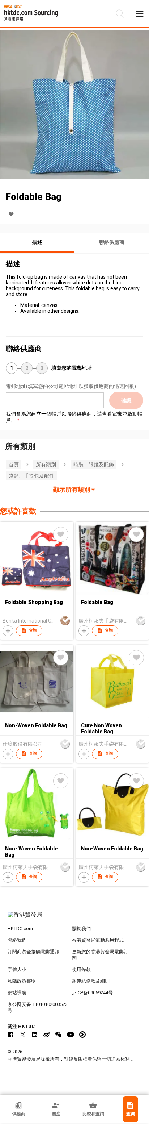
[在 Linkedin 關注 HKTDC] (34, 1034)
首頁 (14, 464)
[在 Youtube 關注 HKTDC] (70, 1034)
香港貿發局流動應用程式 (98, 940)
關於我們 (81, 928)
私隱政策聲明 (22, 981)
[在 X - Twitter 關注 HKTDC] (23, 1034)
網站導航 (17, 992)
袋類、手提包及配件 (31, 476)
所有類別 (46, 464)
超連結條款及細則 (91, 981)
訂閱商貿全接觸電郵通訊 (33, 951)
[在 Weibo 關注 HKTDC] (46, 1034)
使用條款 (81, 969)
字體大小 (17, 969)
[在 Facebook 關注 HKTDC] (11, 1034)
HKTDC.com (20, 928)
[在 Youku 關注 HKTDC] (82, 1034)
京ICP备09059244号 (92, 992)
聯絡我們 (17, 940)
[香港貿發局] (75, 918)
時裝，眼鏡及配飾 (93, 464)
